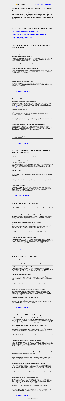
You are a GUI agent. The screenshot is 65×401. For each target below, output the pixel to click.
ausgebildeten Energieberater (16, 106)
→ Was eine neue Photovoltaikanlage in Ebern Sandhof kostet (25, 31)
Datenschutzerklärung (34, 398)
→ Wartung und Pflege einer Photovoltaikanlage (22, 37)
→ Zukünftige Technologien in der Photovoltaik (21, 35)
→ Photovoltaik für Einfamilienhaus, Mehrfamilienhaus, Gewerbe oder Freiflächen (29, 34)
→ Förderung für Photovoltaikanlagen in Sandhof (22, 38)
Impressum (28, 398)
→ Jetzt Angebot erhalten (43, 4)
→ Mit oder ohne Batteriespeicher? (19, 33)
